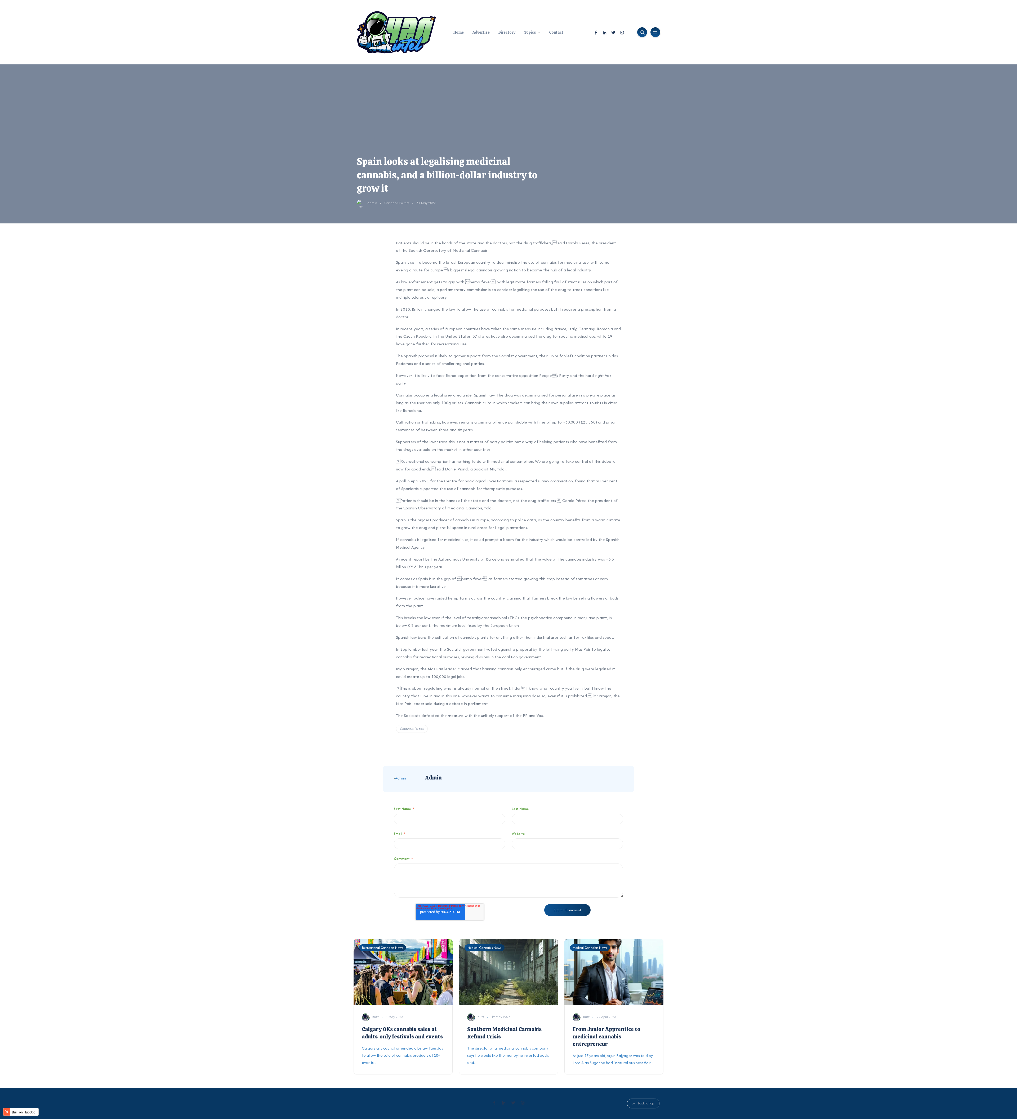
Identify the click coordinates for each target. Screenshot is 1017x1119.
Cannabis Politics (396, 202)
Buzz (375, 1016)
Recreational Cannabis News (382, 947)
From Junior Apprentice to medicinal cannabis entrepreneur (606, 1036)
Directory (506, 32)
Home (458, 32)
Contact (556, 32)
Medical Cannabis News (484, 947)
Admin (372, 202)
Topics (530, 32)
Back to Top (646, 1103)
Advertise (481, 32)
